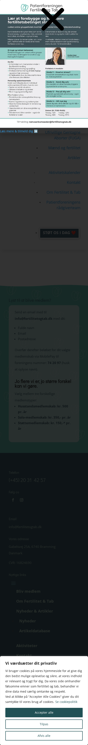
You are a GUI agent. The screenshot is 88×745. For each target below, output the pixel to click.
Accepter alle (44, 712)
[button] (53, 19)
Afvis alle (44, 736)
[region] (44, 700)
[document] (44, 372)
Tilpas (44, 724)
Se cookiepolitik (66, 702)
